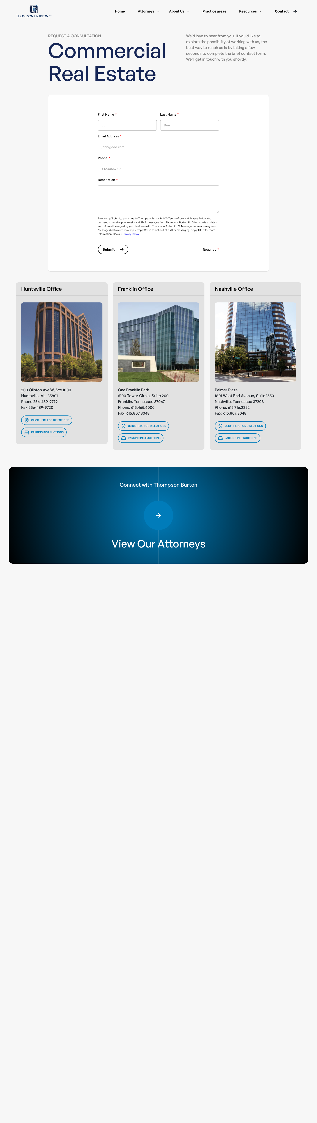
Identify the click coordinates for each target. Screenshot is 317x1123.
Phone (104, 158)
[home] (34, 11)
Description (108, 180)
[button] (148, 11)
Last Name (169, 114)
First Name (107, 114)
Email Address (110, 136)
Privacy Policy (131, 234)
